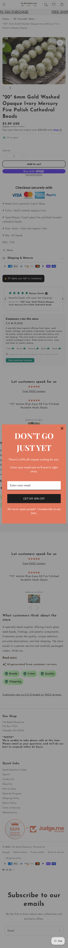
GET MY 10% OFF (34, 498)
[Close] (62, 428)
